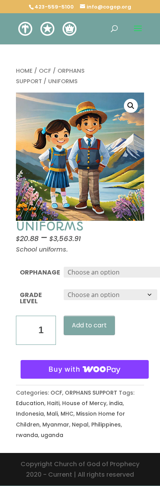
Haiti (53, 403)
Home (24, 71)
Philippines (106, 424)
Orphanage (40, 272)
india (116, 403)
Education (30, 403)
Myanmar (55, 424)
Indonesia (30, 414)
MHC (67, 414)
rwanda (27, 435)
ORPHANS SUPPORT (91, 393)
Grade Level (31, 298)
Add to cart (89, 325)
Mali (52, 414)
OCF (45, 71)
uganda (52, 435)
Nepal (80, 424)
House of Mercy (84, 403)
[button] (131, 106)
